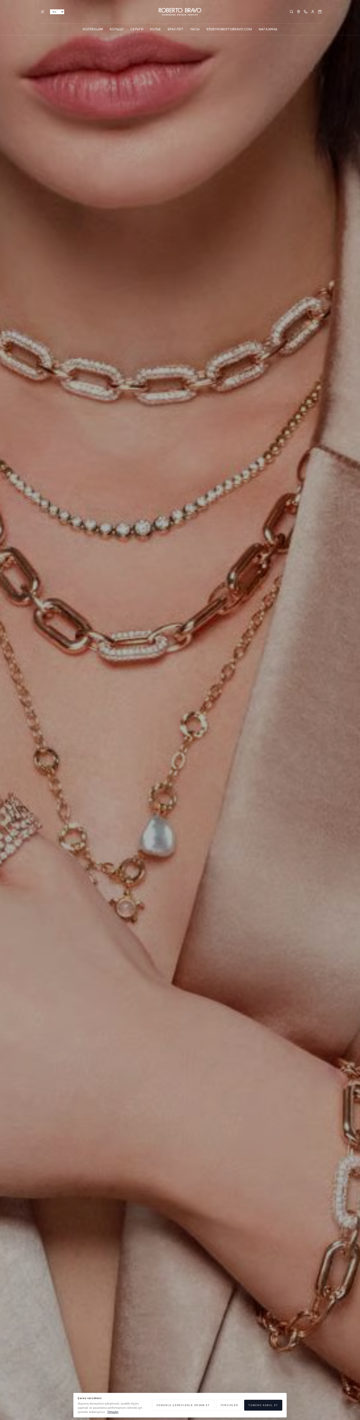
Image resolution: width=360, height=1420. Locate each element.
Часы (195, 29)
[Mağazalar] (298, 12)
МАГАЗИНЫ (268, 29)
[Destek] (306, 12)
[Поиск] (291, 12)
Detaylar (113, 1412)
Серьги (136, 29)
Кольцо (117, 29)
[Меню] (42, 12)
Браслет (175, 29)
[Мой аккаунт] (313, 12)
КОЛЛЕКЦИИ (93, 29)
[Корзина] (320, 12)
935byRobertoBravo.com (229, 29)
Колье (155, 29)
